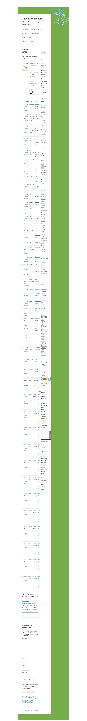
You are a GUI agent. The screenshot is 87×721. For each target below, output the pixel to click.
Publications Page (43, 344)
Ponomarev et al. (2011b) (37, 218)
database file (44, 327)
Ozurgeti (31, 318)
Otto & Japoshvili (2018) (37, 116)
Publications (35, 33)
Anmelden (43, 289)
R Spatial (39, 37)
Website (24, 672)
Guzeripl (31, 184)
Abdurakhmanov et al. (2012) (38, 169)
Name (24, 658)
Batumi (31, 369)
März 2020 (44, 203)
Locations (25, 33)
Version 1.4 (43, 353)
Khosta (31, 359)
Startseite (25, 29)
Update (42, 351)
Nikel (30, 176)
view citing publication (39, 401)
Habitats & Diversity (27, 37)
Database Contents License (30, 612)
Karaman (31, 104)
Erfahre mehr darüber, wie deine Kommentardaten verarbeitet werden (29, 700)
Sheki (30, 328)
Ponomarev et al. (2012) (37, 179)
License (42, 334)
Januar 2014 (44, 238)
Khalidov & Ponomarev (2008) (37, 245)
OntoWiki (43, 341)
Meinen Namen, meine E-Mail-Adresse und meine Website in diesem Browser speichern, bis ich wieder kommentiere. (30, 684)
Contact (24, 41)
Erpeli (30, 257)
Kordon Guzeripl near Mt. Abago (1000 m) (31, 154)
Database (43, 325)
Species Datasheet (44, 348)
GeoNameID (45, 332)
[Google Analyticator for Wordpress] (44, 441)
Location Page (43, 337)
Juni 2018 (43, 218)
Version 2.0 (43, 355)
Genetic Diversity (43, 330)
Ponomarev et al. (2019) (37, 106)
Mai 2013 (43, 251)
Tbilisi (30, 301)
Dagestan (43, 324)
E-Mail (24, 665)
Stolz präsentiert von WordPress (30, 710)
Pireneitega (43, 342)
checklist (44, 318)
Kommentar (26, 638)
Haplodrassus (44, 333)
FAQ (32, 41)
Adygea (31, 166)
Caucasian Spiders (32, 18)
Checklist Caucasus (37, 29)
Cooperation (44, 322)
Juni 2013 (43, 249)
